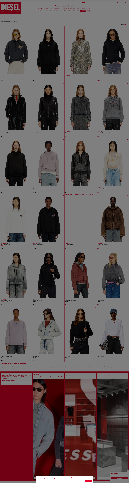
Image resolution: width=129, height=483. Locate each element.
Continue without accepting (41, 480)
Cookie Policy (71, 478)
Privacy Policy (65, 478)
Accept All (88, 480)
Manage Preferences (56, 478)
